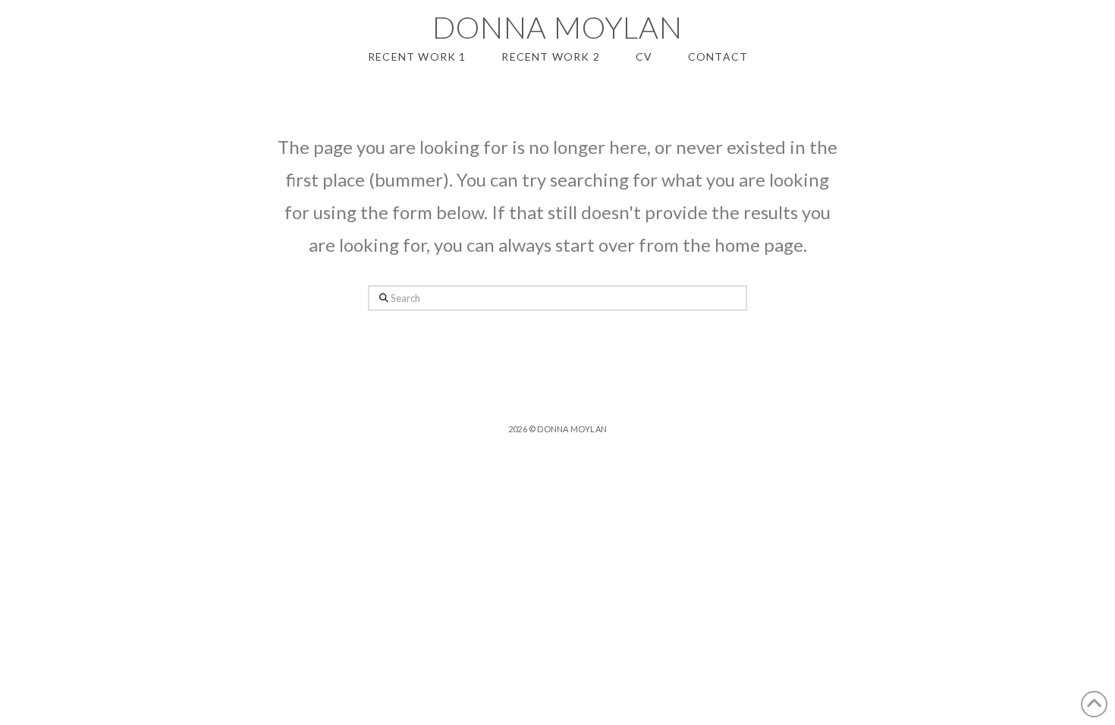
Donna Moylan (557, 27)
